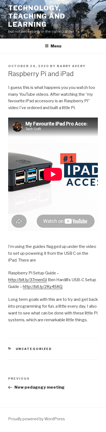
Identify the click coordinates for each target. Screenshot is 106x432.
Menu (56, 46)
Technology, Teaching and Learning (37, 16)
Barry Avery (71, 66)
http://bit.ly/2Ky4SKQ (43, 286)
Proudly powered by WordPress (36, 418)
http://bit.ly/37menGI (27, 279)
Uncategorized (34, 349)
